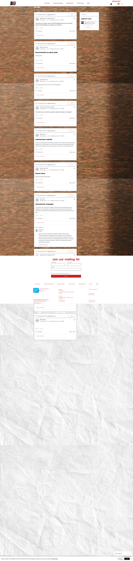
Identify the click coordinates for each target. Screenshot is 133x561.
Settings (120, 558)
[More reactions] (41, 28)
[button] (47, 3)
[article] (55, 25)
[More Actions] (74, 230)
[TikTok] (128, 15)
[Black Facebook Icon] (128, 17)
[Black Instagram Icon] (128, 10)
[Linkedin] (128, 13)
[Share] (74, 18)
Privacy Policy (55, 558)
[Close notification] (130, 552)
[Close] (131, 559)
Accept (127, 558)
